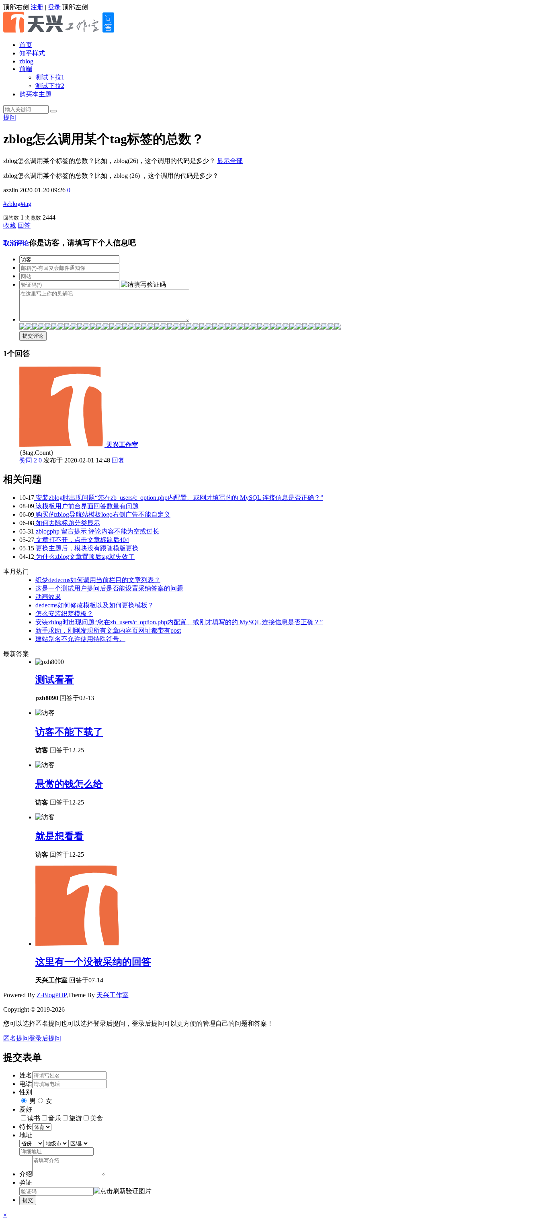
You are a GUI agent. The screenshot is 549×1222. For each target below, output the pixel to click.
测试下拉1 (49, 77)
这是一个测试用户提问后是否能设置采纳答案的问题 (109, 588)
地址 (25, 1135)
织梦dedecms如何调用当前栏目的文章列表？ (97, 579)
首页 (25, 44)
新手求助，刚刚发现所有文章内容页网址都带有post (108, 630)
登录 (54, 7)
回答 (24, 225)
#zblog (11, 203)
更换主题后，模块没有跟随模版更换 (86, 548)
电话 (25, 1083)
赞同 (28, 460)
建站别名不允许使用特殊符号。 (80, 638)
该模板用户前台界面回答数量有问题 (86, 506)
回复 (118, 460)
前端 (25, 68)
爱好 (25, 1109)
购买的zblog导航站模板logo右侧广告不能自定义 (102, 514)
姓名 (25, 1075)
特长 (25, 1126)
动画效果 (48, 596)
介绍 (25, 1174)
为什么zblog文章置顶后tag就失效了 (84, 556)
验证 (25, 1182)
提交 (28, 1200)
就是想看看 (59, 836)
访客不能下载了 (69, 732)
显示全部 (230, 160)
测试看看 (54, 679)
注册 (37, 7)
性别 (25, 1092)
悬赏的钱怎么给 (69, 784)
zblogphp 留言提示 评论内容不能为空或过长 (96, 531)
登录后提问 (45, 1038)
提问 (9, 117)
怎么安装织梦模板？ (64, 613)
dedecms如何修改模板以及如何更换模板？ (94, 605)
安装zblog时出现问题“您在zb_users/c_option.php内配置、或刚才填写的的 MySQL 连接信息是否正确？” (178, 497)
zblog (26, 61)
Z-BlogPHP (51, 995)
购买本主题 (35, 94)
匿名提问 (16, 1038)
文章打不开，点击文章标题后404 (81, 539)
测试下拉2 (49, 85)
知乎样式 (32, 53)
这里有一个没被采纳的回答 (93, 962)
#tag (25, 203)
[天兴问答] (63, 30)
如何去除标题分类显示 (67, 522)
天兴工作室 (112, 995)
